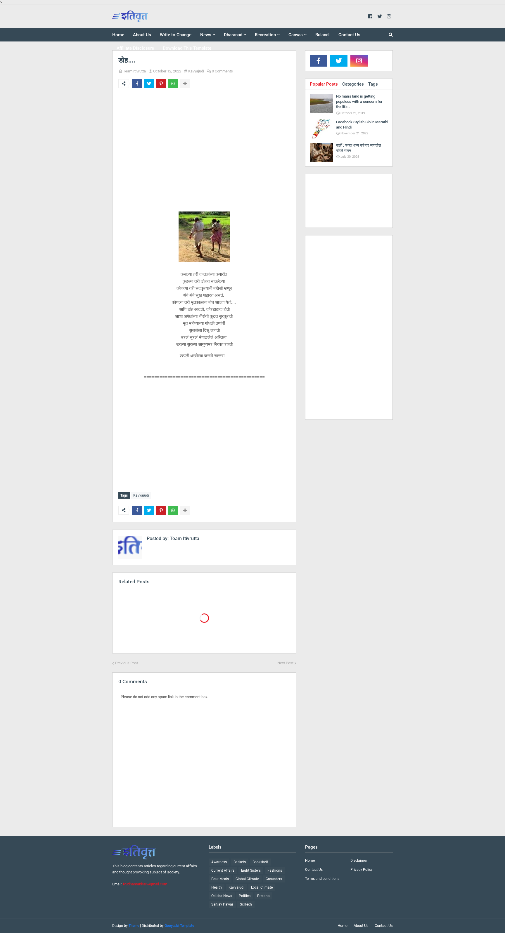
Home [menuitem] (118, 34)
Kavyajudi (196, 71)
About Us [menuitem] (142, 34)
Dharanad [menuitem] (233, 34)
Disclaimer (358, 861)
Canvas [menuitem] (295, 34)
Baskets (240, 862)
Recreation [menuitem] (265, 34)
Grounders (274, 879)
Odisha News (221, 896)
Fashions (274, 870)
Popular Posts (324, 84)
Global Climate (247, 879)
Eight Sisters (251, 870)
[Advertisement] (204, 143)
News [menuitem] (205, 34)
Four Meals (220, 879)
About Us (361, 925)
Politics (244, 896)
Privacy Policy (361, 870)
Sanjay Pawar (222, 904)
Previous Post (126, 663)
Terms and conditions (322, 879)
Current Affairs (222, 870)
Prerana (263, 896)
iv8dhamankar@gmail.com (145, 884)
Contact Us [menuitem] (349, 34)
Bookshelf (260, 862)
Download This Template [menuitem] (187, 48)
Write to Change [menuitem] (175, 34)
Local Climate (262, 887)
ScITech (246, 904)
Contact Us (314, 870)
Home (310, 861)
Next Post (285, 663)
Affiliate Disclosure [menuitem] (135, 48)
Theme (134, 926)
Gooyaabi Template (179, 926)
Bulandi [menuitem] (322, 34)
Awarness (219, 862)
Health (216, 887)
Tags (373, 84)
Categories (353, 84)
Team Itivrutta (134, 71)
